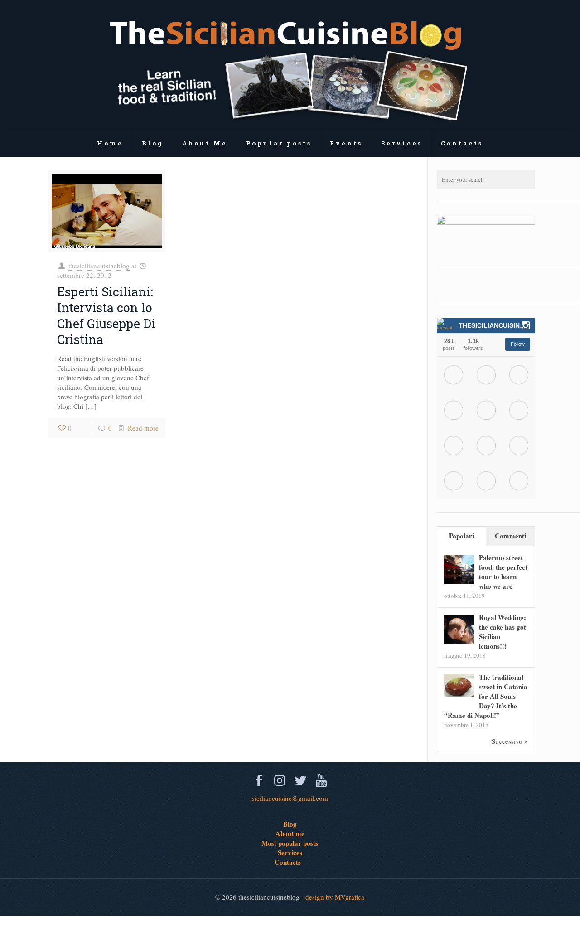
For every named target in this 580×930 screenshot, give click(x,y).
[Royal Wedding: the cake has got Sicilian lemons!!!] (459, 641)
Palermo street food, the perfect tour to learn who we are (503, 571)
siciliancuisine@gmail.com (290, 798)
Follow (518, 344)
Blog (290, 824)
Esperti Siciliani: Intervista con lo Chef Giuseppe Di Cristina (106, 315)
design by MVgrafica (334, 896)
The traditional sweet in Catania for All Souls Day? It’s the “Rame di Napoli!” (485, 696)
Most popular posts (289, 843)
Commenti (510, 536)
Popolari (461, 536)
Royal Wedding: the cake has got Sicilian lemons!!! (502, 631)
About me (290, 833)
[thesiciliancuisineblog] (290, 64)
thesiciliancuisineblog (99, 265)
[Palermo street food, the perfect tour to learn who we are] (459, 581)
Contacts (288, 862)
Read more (143, 427)
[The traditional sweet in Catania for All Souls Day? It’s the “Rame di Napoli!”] (459, 693)
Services (290, 852)
